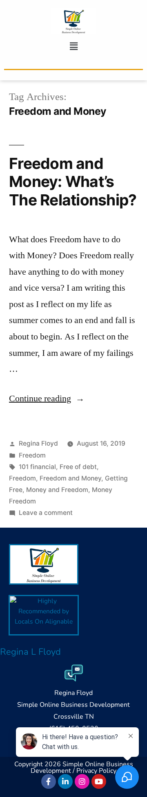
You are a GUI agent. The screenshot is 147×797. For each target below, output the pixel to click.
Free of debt (78, 467)
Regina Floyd (38, 443)
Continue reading (47, 398)
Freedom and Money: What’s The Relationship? (72, 181)
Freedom (32, 455)
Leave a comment (46, 513)
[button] (73, 46)
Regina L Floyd (30, 652)
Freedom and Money (70, 478)
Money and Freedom (57, 490)
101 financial (37, 467)
